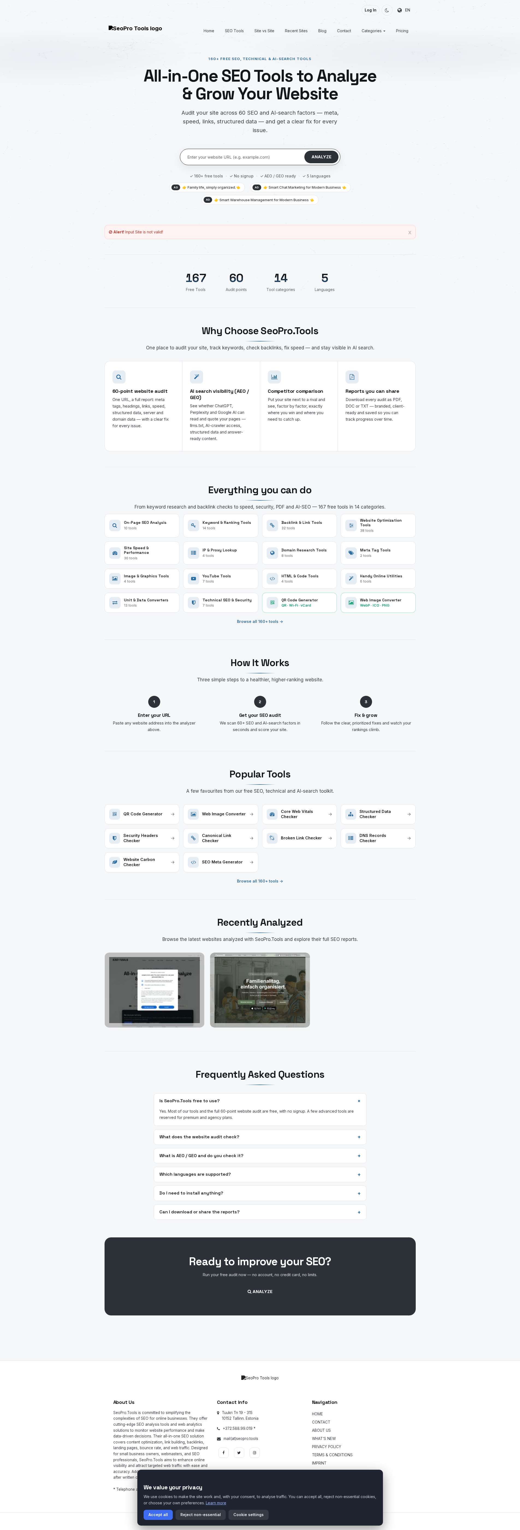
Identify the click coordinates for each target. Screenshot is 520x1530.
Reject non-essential (200, 1514)
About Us (321, 1430)
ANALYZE (321, 156)
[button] (387, 10)
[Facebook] (223, 1453)
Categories (372, 30)
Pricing (402, 30)
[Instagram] (254, 1453)
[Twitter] (239, 1453)
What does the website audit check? (260, 1137)
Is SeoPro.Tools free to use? (261, 1101)
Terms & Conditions (332, 1455)
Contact (344, 30)
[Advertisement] (260, 1338)
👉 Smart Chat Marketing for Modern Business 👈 (300, 187)
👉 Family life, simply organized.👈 (207, 187)
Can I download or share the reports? (260, 1212)
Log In (370, 10)
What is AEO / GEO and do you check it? (260, 1156)
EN (406, 10)
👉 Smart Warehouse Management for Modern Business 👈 (260, 200)
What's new (324, 1438)
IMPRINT (319, 1463)
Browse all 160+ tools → (260, 621)
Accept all (158, 1514)
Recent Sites (296, 30)
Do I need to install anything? (260, 1193)
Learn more (216, 1503)
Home (209, 30)
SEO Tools (234, 30)
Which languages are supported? (260, 1174)
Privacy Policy (326, 1447)
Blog (322, 30)
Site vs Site (264, 30)
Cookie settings (248, 1514)
